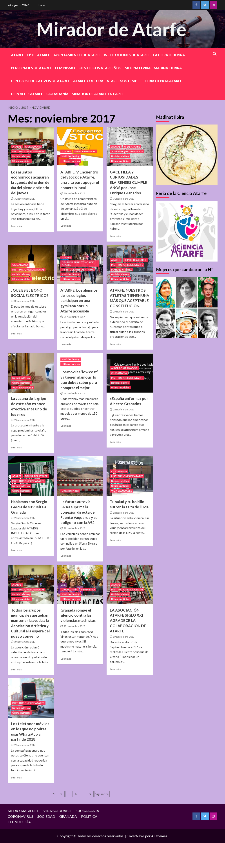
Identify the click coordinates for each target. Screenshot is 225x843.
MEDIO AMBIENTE (85, 151)
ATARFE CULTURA (88, 81)
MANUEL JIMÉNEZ (121, 269)
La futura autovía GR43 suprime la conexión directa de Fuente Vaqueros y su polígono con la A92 (79, 512)
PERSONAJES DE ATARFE (31, 68)
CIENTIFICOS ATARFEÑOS (99, 68)
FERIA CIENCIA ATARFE (163, 81)
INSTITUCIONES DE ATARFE (127, 55)
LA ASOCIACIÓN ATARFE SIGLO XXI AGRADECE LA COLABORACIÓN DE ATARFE (128, 620)
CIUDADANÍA (57, 94)
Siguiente (102, 794)
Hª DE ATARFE (38, 55)
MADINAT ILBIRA (168, 68)
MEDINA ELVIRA (138, 68)
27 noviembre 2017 (24, 641)
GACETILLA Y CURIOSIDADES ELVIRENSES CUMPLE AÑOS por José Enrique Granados (128, 182)
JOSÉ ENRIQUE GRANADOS (127, 151)
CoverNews (136, 836)
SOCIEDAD (46, 816)
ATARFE (17, 55)
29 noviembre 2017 (74, 316)
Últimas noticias (21, 161)
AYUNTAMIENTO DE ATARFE (77, 55)
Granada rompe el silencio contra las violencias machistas (78, 615)
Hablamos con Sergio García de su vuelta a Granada (29, 506)
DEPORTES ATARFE (27, 94)
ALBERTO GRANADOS (124, 368)
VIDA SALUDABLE (22, 387)
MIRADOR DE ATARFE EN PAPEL (98, 94)
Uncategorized (70, 490)
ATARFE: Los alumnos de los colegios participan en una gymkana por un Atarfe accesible (79, 300)
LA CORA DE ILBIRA (169, 55)
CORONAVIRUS (20, 816)
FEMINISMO (65, 68)
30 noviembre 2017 (24, 198)
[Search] (215, 54)
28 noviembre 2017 (123, 409)
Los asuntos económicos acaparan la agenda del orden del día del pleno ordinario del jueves (30, 182)
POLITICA (89, 816)
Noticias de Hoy (21, 156)
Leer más (16, 226)
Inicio (41, 5)
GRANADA (68, 816)
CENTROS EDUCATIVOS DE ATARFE (40, 81)
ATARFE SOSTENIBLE (124, 81)
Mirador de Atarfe (111, 29)
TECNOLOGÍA (19, 822)
